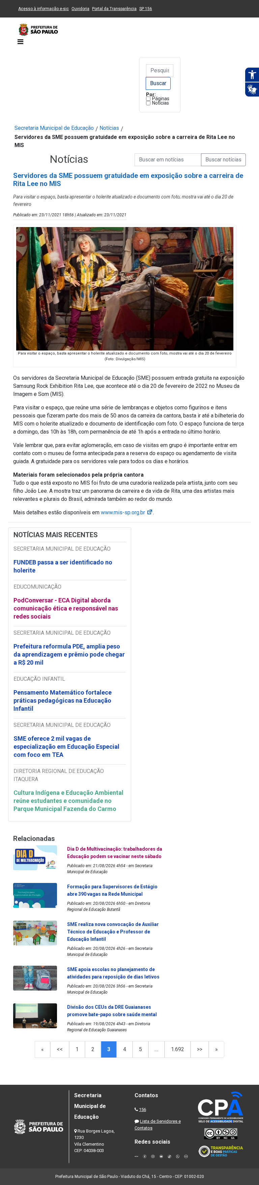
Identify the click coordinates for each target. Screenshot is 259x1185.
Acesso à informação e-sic (43, 8)
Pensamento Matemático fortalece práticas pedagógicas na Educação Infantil (62, 700)
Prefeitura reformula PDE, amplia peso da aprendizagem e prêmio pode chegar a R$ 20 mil (69, 654)
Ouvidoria (80, 8)
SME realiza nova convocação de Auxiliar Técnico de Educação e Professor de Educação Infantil (113, 932)
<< (60, 1049)
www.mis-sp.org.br (127, 512)
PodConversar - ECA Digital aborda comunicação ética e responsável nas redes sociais (65, 608)
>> (199, 1049)
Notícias (160, 103)
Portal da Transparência (114, 8)
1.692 (177, 1049)
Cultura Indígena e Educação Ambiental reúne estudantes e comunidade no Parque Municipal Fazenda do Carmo (68, 800)
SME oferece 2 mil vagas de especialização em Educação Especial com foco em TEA (66, 746)
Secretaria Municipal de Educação (54, 128)
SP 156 (145, 8)
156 (142, 1109)
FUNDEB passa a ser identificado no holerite (62, 566)
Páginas (160, 99)
